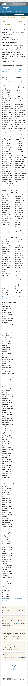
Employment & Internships (12, 679)
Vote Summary (6, 69)
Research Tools (7, 646)
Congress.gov (15, 634)
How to (23, 610)
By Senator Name (17, 69)
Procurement (21, 679)
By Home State (17, 71)
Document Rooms (15, 623)
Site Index (15, 649)
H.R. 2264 (14, 48)
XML (25, 29)
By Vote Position (6, 71)
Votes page (19, 657)
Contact (3, 678)
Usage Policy (19, 678)
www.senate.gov (14, 680)
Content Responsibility (11, 678)
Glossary (16, 647)
